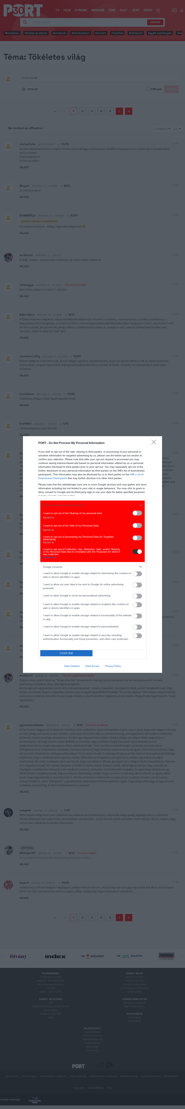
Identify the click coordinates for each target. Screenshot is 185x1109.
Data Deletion (72, 666)
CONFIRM (66, 653)
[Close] (155, 443)
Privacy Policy (113, 666)
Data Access (92, 666)
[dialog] (92, 554)
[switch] (137, 513)
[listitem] (92, 505)
